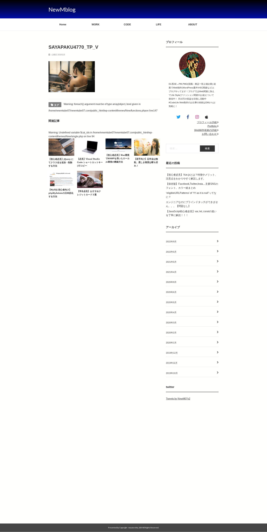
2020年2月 (171, 332)
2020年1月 (171, 342)
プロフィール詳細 (207, 122)
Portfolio (212, 126)
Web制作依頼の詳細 (205, 130)
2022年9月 (171, 241)
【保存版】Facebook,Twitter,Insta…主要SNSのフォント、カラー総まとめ (192, 186)
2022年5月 (171, 252)
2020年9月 (171, 282)
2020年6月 (171, 292)
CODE (127, 24)
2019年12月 (172, 353)
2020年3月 (171, 322)
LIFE (158, 24)
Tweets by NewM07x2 (178, 398)
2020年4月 (171, 312)
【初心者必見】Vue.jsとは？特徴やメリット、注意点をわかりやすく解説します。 (191, 176)
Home (62, 24)
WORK (96, 24)
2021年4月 (171, 272)
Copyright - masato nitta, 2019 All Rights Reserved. (139, 528)
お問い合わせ (209, 134)
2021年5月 (171, 262)
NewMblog (62, 9)
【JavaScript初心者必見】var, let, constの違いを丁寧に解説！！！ (191, 213)
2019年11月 (171, 363)
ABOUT (192, 24)
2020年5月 (171, 302)
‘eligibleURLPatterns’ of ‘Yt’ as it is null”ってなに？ (191, 195)
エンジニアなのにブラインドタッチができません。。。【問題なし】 (192, 204)
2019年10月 (172, 373)
